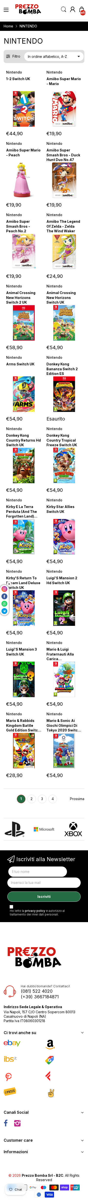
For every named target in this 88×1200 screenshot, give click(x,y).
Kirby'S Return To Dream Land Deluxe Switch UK (23, 583)
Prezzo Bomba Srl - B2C (42, 1175)
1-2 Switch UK (18, 79)
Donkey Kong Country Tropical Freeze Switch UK (61, 440)
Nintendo (14, 72)
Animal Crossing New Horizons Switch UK (61, 297)
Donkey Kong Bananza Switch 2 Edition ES (62, 369)
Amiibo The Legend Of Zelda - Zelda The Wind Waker (63, 226)
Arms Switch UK (20, 364)
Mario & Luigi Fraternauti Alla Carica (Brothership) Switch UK (60, 658)
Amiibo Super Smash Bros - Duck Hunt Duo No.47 (63, 155)
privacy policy (35, 911)
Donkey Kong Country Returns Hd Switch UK (23, 440)
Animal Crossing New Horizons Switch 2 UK (20, 297)
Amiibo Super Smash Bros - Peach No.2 (18, 226)
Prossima (77, 799)
